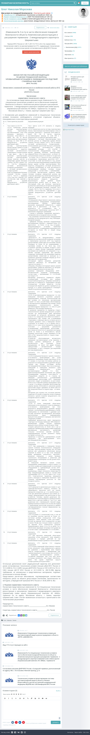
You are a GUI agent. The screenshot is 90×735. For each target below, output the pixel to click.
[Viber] (21, 615)
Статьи (69, 36)
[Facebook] (19, 722)
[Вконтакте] (12, 722)
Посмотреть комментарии (76, 125)
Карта (78, 732)
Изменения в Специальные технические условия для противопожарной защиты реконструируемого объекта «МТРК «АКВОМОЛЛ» (38, 635)
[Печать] (4, 615)
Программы (70, 51)
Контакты (70, 732)
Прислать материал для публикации (76, 66)
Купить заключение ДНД (31, 52)
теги (86, 732)
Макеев (9, 620)
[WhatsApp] (24, 615)
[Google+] (23, 722)
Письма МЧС (71, 43)
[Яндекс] (16, 722)
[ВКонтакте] (19, 615)
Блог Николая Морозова (16, 9)
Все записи (70, 32)
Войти (85, 3)
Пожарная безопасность (15, 3)
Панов (14, 620)
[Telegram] (26, 615)
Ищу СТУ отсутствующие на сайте (15, 645)
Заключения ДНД (54, 27)
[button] (5, 698)
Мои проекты (70, 58)
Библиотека (70, 40)
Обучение (69, 54)
